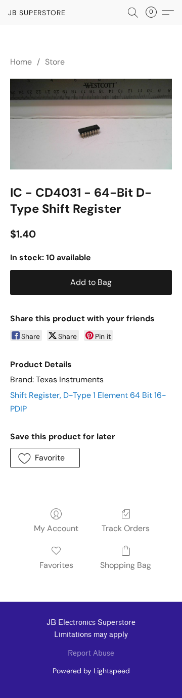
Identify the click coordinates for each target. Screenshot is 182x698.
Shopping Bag (125, 565)
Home (21, 61)
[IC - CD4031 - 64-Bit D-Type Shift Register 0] (91, 124)
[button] (37, 12)
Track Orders (126, 528)
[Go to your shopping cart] (154, 13)
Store (55, 61)
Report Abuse (91, 653)
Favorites (56, 565)
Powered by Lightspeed (91, 670)
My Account (56, 528)
